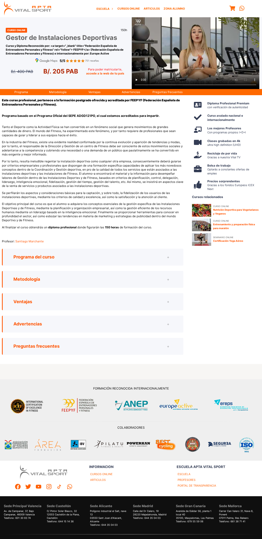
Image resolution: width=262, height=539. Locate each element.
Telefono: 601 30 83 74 (17, 518)
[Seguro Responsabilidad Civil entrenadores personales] (219, 445)
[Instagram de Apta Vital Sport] (49, 487)
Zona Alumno (174, 8)
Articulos (152, 8)
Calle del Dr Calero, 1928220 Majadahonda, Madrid (149, 513)
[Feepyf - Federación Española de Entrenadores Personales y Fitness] (79, 405)
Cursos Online (128, 8)
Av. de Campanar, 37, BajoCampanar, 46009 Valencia (19, 513)
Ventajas (94, 92)
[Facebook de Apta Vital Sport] (18, 487)
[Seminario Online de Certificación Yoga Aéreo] (201, 239)
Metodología (58, 92)
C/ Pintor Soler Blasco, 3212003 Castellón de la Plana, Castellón (63, 514)
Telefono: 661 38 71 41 (232, 521)
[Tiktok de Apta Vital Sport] (59, 487)
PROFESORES (186, 479)
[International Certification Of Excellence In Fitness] (28, 406)
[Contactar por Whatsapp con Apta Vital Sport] (242, 8)
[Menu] (232, 8)
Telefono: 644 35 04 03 (104, 524)
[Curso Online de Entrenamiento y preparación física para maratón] (201, 225)
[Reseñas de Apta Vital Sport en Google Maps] (46, 61)
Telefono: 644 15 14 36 (60, 521)
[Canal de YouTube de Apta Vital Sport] (38, 487)
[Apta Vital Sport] (28, 8)
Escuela (103, 8)
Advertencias (131, 92)
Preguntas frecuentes (167, 92)
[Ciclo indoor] (165, 444)
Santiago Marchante (29, 241)
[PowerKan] (138, 444)
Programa (21, 92)
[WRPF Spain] (192, 445)
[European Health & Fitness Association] (182, 405)
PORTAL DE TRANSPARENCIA (197, 485)
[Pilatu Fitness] (108, 444)
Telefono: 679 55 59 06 (189, 521)
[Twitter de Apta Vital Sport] (28, 487)
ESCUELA (184, 474)
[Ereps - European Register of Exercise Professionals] (234, 405)
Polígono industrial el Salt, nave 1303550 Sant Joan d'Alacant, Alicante (108, 516)
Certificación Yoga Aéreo (228, 240)
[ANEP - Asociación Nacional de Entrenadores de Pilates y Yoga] (131, 405)
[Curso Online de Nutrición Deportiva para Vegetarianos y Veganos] (201, 210)
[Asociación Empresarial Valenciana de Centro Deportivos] (16, 444)
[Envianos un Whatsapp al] (69, 487)
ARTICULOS (98, 479)
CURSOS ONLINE (101, 474)
